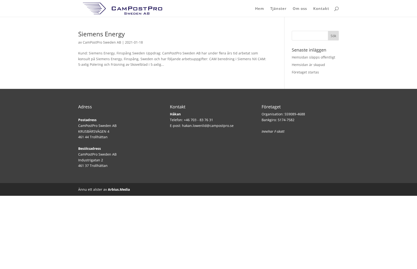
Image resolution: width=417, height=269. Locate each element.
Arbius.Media (119, 189)
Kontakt (321, 9)
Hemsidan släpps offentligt (313, 57)
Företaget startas (305, 72)
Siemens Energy (101, 34)
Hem (259, 9)
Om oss (300, 9)
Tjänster (278, 9)
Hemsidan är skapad (308, 64)
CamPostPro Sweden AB (102, 42)
